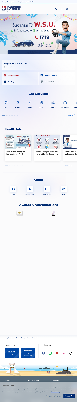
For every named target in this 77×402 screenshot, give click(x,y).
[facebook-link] (43, 353)
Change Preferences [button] (53, 396)
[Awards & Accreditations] (19, 213)
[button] (56, 9)
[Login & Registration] (67, 9)
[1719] (56, 9)
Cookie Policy (55, 392)
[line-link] (50, 353)
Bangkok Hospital (11, 338)
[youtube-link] (57, 353)
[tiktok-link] (70, 353)
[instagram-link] (63, 353)
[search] (61, 9)
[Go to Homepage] (11, 9)
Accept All (69, 396)
